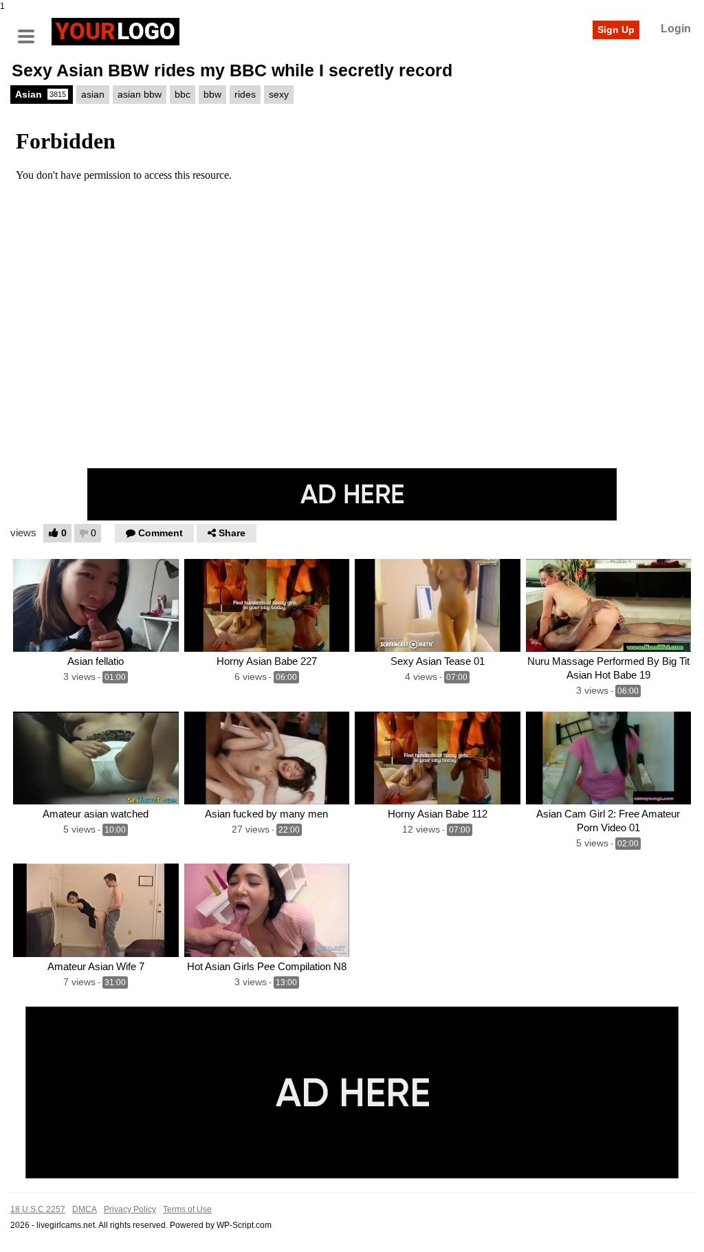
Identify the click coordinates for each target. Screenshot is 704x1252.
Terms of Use (187, 1209)
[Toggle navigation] (31, 29)
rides (245, 94)
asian (92, 94)
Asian (40, 94)
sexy (279, 94)
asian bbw (140, 94)
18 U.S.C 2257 (37, 1209)
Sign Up (616, 29)
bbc (182, 94)
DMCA (84, 1209)
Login (676, 28)
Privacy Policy (130, 1209)
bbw (212, 94)
